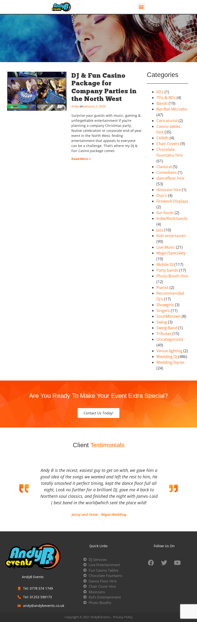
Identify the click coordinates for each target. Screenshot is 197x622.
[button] (141, 7)
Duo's (161, 195)
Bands (162, 103)
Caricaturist (167, 120)
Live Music (165, 247)
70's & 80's (166, 97)
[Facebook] (151, 563)
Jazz (159, 230)
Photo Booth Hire (172, 276)
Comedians (166, 172)
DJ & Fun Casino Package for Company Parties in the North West (103, 87)
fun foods (165, 212)
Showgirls (165, 304)
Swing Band (166, 327)
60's (160, 91)
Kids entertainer (171, 235)
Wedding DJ (166, 356)
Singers (163, 310)
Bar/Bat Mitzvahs (171, 109)
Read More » (81, 159)
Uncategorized (169, 339)
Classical (164, 166)
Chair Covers (167, 143)
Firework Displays (172, 201)
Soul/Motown (168, 316)
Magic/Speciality (170, 253)
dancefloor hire (170, 178)
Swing (161, 322)
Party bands (167, 270)
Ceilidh (162, 138)
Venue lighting (169, 350)
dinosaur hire (168, 189)
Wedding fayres (170, 362)
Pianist (162, 287)
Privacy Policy (123, 617)
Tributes (164, 333)
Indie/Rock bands (172, 218)
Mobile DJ (164, 264)
